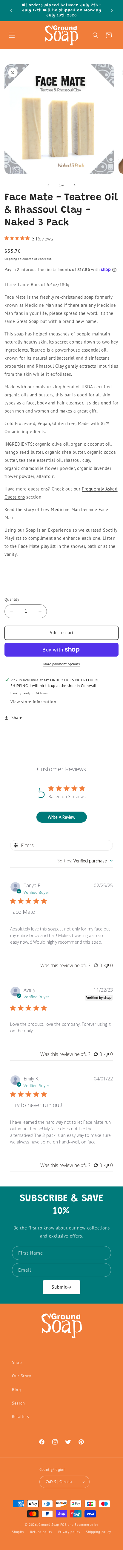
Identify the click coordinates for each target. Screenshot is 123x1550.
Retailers (20, 1416)
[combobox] (85, 861)
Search (18, 1403)
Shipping (10, 259)
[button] (12, 35)
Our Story (21, 1376)
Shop (17, 1362)
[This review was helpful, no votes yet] (96, 965)
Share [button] (16, 717)
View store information (33, 701)
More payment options (61, 664)
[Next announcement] (112, 10)
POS (63, 1525)
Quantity (11, 599)
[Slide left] (48, 185)
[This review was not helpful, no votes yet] (106, 965)
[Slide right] (74, 185)
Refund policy (41, 1532)
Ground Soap (49, 1525)
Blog (16, 1389)
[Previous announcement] (11, 10)
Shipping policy (98, 1532)
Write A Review (61, 817)
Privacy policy (69, 1532)
